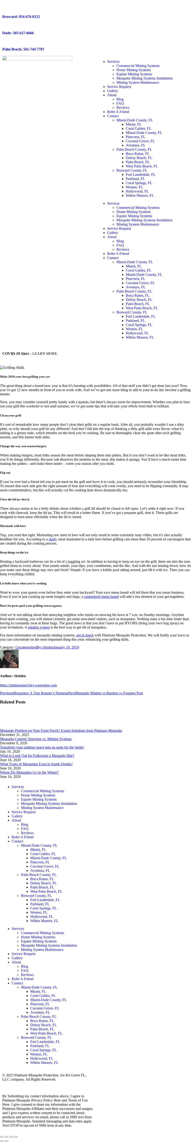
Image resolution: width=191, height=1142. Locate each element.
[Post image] (13, 726)
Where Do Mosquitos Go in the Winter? (29, 772)
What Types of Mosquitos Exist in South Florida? (36, 764)
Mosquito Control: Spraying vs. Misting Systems (36, 739)
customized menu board (101, 597)
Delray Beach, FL (139, 158)
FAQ (120, 103)
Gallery (112, 91)
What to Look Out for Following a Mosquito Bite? (37, 756)
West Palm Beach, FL (142, 166)
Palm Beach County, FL (134, 149)
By (45, 647)
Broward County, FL (131, 170)
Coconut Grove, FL (140, 141)
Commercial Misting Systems (138, 66)
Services (113, 61)
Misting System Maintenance (137, 82)
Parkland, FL (135, 179)
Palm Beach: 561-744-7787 (23, 49)
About (111, 95)
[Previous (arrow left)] (2, 1141)
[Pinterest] (166, 787)
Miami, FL (134, 124)
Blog (120, 99)
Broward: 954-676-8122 (21, 17)
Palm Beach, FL (138, 162)
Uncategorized (26, 647)
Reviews (122, 108)
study (52, 539)
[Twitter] (116, 787)
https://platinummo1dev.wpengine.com (28, 685)
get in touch (85, 635)
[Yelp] (141, 787)
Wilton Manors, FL (140, 195)
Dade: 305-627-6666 (18, 33)
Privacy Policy (13, 1083)
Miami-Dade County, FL (134, 120)
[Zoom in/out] (16, 1137)
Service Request (119, 87)
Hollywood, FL (137, 191)
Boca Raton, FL (138, 154)
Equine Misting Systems (134, 74)
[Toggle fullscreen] (11, 1137)
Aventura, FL (136, 145)
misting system (39, 627)
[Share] (6, 1137)
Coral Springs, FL (139, 183)
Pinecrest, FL (135, 137)
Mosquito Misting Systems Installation (144, 78)
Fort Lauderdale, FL (141, 174)
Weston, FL (134, 187)
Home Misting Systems (133, 70)
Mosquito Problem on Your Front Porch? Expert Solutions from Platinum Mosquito (61, 730)
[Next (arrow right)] (6, 1141)
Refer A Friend (118, 112)
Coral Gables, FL (138, 128)
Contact (113, 116)
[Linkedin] (154, 787)
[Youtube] (129, 787)
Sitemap (32, 1083)
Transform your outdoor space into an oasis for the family (42, 747)
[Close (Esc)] (2, 1137)
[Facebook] (103, 787)
